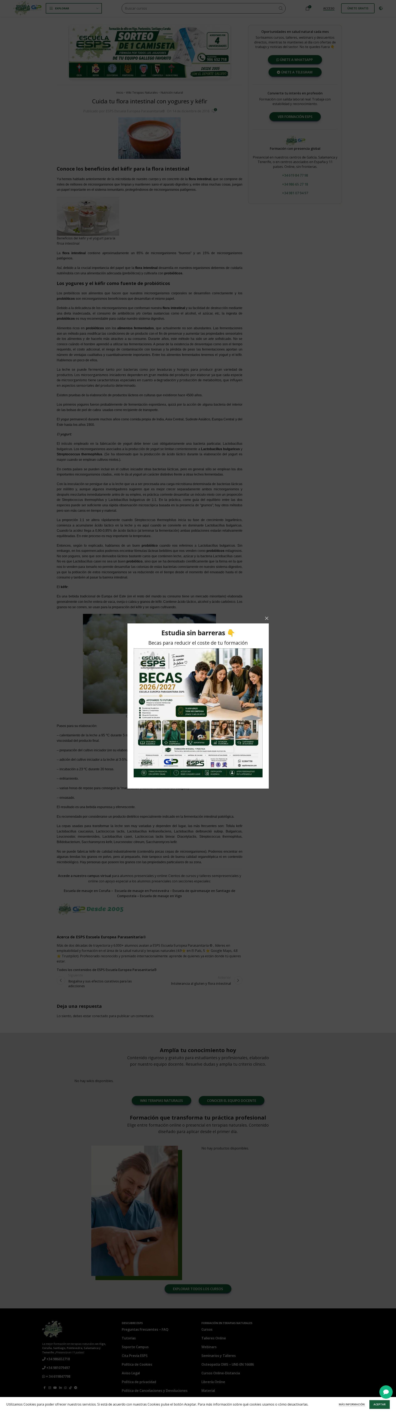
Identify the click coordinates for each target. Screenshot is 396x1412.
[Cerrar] (267, 618)
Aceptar (380, 1404)
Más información (352, 1404)
